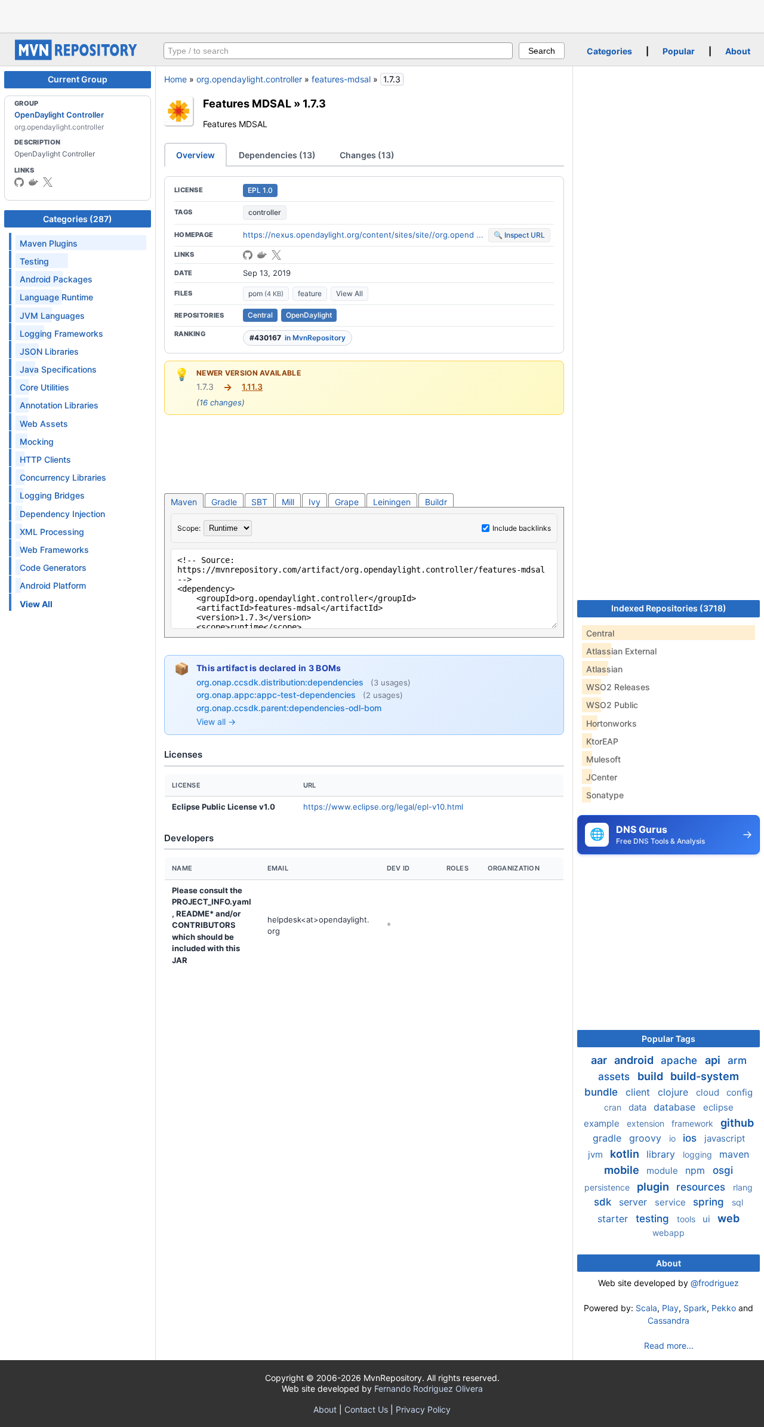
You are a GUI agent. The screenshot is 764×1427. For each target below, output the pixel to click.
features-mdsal (341, 79)
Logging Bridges (52, 495)
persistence (608, 1187)
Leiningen (392, 502)
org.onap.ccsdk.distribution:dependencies (281, 682)
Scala (646, 1308)
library (662, 1154)
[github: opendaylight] (19, 182)
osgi (723, 1170)
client (639, 1092)
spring (710, 1202)
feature (310, 293)
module (663, 1170)
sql (737, 1202)
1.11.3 (252, 387)
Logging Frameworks (61, 333)
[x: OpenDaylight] (48, 182)
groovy (646, 1138)
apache (680, 1060)
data (639, 1107)
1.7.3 (314, 103)
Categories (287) (77, 219)
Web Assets (44, 424)
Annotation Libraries (59, 405)
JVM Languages (52, 315)
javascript (724, 1138)
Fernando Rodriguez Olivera (428, 1388)
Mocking (37, 441)
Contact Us (366, 1409)
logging (698, 1154)
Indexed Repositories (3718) (668, 608)
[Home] (77, 57)
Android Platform (53, 585)
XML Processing (52, 532)
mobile (623, 1170)
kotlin (626, 1154)
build (651, 1076)
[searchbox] (338, 50)
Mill (288, 502)
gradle (608, 1138)
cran (614, 1107)
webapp (668, 1233)
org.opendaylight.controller (249, 79)
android (635, 1060)
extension (647, 1123)
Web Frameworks (54, 550)
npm (696, 1170)
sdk (604, 1202)
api (714, 1060)
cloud (709, 1092)
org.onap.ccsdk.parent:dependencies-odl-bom (288, 708)
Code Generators (53, 567)
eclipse (718, 1107)
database (676, 1107)
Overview (195, 155)
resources (702, 1187)
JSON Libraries (49, 351)
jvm (596, 1154)
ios (691, 1138)
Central (260, 314)
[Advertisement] (382, 15)
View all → (216, 721)
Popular (679, 51)
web (728, 1218)
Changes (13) (367, 155)
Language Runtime (56, 297)
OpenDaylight (309, 314)
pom (266, 293)
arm (737, 1060)
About (737, 51)
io (673, 1138)
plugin (654, 1186)
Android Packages (56, 279)
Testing (34, 261)
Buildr (436, 502)
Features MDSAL (247, 103)
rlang (743, 1187)
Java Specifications (58, 369)
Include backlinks (521, 528)
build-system (704, 1076)
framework (693, 1123)
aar (600, 1060)
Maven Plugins (49, 243)
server (634, 1202)
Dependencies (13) (277, 155)
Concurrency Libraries (63, 477)
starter (614, 1219)
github (737, 1123)
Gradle (224, 502)
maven (734, 1154)
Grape (347, 502)
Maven (184, 502)
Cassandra (668, 1320)
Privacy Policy (423, 1409)
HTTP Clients (45, 459)
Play (670, 1308)
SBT (259, 502)
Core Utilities (44, 387)
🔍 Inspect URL (519, 234)
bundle (602, 1092)
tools (687, 1219)
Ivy (315, 502)
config (739, 1092)
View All (349, 293)
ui (708, 1219)
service (671, 1202)
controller (264, 212)
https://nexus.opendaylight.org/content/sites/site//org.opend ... (363, 234)
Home (175, 79)
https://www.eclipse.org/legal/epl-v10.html (383, 806)
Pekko (723, 1308)
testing (654, 1219)
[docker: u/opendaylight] (33, 182)
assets (615, 1076)
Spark (695, 1308)
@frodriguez (715, 1283)
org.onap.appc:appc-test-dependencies (277, 695)
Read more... (669, 1345)
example (603, 1123)
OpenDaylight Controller (59, 114)
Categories (609, 51)
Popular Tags (668, 1039)
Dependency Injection (62, 514)
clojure (674, 1092)
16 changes (220, 402)
